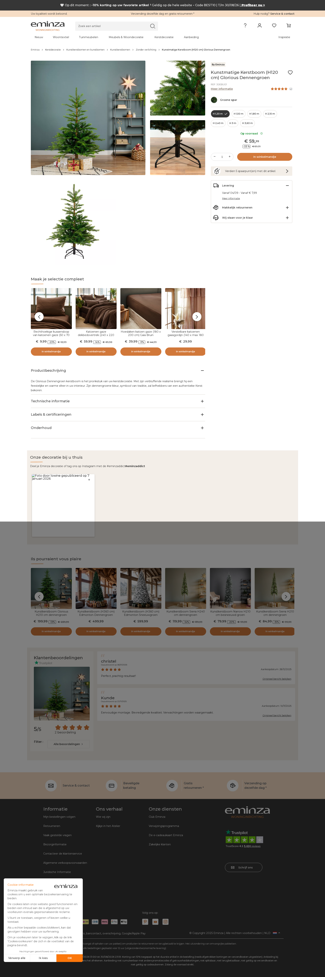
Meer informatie (222, 89)
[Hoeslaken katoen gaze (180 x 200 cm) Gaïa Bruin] (140, 308)
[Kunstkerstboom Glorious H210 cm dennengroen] (51, 588)
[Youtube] (155, 922)
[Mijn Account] (259, 26)
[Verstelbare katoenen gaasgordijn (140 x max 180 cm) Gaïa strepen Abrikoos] (185, 308)
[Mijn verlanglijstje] (274, 26)
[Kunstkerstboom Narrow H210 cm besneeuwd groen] (230, 588)
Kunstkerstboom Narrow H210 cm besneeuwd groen (230, 613)
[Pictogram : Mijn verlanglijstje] (290, 72)
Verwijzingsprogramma (164, 826)
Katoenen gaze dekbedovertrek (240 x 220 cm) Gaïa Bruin (96, 335)
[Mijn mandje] (288, 26)
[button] (63, 505)
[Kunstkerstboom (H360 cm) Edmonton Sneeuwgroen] (140, 588)
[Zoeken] (152, 26)
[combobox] (68, 744)
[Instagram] (165, 922)
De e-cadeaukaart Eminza (166, 835)
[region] (162, 50)
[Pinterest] (145, 922)
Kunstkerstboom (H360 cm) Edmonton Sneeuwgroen (140, 613)
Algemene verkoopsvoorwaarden (65, 863)
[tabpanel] (130, 37)
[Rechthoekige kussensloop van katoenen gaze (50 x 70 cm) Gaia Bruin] (51, 308)
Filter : (38, 742)
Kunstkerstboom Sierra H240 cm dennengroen (185, 613)
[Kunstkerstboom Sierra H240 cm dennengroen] (185, 588)
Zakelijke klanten (160, 844)
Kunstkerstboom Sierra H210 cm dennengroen (275, 613)
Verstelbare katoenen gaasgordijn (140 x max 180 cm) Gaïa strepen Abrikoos (186, 335)
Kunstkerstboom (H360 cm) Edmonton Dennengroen (96, 613)
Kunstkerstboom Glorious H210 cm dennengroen (51, 613)
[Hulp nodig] (245, 26)
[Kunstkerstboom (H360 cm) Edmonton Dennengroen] (96, 588)
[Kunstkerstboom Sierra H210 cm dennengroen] (275, 588)
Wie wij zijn (103, 816)
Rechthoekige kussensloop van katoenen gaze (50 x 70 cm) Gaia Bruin (51, 335)
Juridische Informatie (57, 872)
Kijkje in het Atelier (108, 826)
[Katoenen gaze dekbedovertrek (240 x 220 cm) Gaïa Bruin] (96, 308)
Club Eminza (157, 816)
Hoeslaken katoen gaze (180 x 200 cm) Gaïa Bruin (141, 333)
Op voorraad (249, 133)
